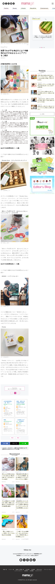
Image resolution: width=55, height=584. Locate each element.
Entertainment (44, 8)
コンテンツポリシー (18, 570)
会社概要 (31, 570)
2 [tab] (41, 47)
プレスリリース (38, 570)
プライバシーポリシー (48, 569)
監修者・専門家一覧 (20, 569)
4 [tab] (44, 47)
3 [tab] (42, 47)
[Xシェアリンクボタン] (24, 560)
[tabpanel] (42, 30)
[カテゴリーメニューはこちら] (53, 3)
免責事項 (26, 570)
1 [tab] (39, 47)
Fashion (6, 8)
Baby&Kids (33, 8)
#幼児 (18, 437)
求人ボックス (10, 415)
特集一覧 (5, 569)
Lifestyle (23, 8)
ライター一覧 (11, 569)
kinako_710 (6, 93)
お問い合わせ (39, 569)
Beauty (15, 8)
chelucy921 (6, 357)
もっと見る (42, 114)
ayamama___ (6, 190)
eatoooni (27, 43)
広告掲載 (33, 569)
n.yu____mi (6, 242)
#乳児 (12, 437)
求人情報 (27, 569)
